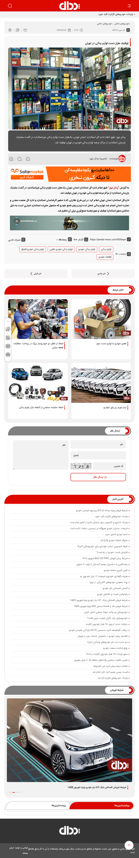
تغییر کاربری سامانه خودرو (116, 570)
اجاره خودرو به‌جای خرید (116, 534)
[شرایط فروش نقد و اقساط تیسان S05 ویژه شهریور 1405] (69, 740)
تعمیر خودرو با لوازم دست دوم (111, 343)
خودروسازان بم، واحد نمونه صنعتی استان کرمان (106, 612)
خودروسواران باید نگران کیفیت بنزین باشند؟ (107, 618)
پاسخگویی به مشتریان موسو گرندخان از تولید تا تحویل (102, 564)
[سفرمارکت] (69, 174)
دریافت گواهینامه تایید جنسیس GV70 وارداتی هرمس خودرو (98, 630)
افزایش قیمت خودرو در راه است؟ (112, 552)
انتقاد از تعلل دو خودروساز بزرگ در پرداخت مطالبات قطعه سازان (38, 345)
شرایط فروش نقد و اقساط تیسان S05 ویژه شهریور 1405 (101, 606)
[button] (19, 792)
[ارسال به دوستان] (25, 30)
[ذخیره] (17, 30)
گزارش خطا (79, 239)
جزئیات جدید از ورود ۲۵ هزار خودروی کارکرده (107, 624)
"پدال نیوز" (113, 188)
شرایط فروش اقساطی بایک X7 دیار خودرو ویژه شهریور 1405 (99, 600)
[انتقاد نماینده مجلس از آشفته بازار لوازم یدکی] (38, 383)
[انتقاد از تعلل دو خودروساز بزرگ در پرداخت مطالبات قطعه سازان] (38, 319)
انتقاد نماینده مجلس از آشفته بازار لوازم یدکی (41, 407)
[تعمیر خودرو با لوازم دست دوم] (101, 319)
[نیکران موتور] (69, 223)
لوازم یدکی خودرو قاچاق (32, 249)
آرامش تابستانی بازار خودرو (115, 588)
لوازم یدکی (106, 249)
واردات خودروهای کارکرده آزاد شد (113, 678)
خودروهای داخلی (121, 24)
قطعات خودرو (105, 257)
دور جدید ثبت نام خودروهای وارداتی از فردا (107, 642)
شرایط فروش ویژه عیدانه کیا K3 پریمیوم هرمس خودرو (102, 511)
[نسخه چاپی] (10, 30)
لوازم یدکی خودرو (86, 249)
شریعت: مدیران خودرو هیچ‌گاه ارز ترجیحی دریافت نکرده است (99, 528)
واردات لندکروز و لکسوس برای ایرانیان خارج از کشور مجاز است (99, 522)
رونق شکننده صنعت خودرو (115, 648)
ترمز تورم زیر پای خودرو (115, 407)
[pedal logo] (69, 5)
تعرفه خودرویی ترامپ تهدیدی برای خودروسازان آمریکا (102, 546)
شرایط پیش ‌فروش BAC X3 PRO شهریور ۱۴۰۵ (105, 558)
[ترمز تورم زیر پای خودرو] (101, 383)
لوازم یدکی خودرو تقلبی (61, 249)
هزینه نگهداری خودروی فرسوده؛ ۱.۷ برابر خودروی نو (104, 576)
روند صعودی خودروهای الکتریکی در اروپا (109, 582)
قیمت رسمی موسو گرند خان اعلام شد (110, 672)
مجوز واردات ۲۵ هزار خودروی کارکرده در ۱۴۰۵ (107, 654)
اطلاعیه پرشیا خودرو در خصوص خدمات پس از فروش (103, 636)
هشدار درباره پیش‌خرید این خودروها (111, 666)
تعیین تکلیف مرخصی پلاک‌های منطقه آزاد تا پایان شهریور (101, 660)
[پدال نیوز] (69, 831)
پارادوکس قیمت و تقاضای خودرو (112, 594)
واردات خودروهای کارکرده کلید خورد (115, 14)
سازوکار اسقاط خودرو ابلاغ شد (114, 540)
